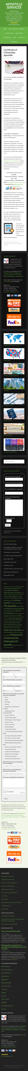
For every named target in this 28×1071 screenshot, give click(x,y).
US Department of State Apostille (11, 552)
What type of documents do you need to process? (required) (13, 694)
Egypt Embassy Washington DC (11, 572)
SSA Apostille (20, 632)
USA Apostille (7, 360)
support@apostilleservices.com (14, 18)
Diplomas (3, 992)
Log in (20, 1067)
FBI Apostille (10, 606)
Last (16, 676)
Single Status (4, 979)
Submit (7, 525)
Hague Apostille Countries (7, 889)
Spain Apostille (15, 632)
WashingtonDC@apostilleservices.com (17, 182)
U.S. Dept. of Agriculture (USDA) (13, 735)
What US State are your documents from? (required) (12, 762)
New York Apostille (15, 619)
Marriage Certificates (6, 969)
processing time (8, 281)
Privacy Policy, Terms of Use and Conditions (11, 902)
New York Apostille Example (10, 544)
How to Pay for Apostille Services (9, 892)
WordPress (15, 1067)
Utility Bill (3, 1002)
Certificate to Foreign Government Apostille (15, 594)
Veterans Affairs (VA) (10, 749)
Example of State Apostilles (7, 886)
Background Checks (6, 982)
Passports (3, 996)
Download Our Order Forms (10, 452)
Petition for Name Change (11, 754)
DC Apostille (11, 598)
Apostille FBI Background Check (9, 586)
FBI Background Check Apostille (15, 608)
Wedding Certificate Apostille (17, 645)
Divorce (7, 704)
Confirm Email (18, 690)
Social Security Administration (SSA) (14, 740)
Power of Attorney (9, 715)
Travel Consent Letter (10, 729)
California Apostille (15, 593)
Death (6, 699)
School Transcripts (9, 724)
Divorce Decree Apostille (16, 603)
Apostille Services (14, 5)
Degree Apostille (11, 600)
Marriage (7, 702)
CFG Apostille (6, 596)
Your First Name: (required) (13, 476)
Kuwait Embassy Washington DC (10, 615)
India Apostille (7, 611)
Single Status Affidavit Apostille (14, 627)
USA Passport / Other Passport (13, 720)
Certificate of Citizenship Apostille (10, 52)
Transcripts (4, 989)
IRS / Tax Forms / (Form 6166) (12, 738)
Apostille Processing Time (14, 20)
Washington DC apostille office (12, 161)
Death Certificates (6, 973)
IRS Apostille (13, 611)
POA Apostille (9, 626)
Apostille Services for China (10, 562)
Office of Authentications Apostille (12, 622)
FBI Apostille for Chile (9, 575)
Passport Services (8, 420)
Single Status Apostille (12, 630)
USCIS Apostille (6, 635)
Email (4, 690)
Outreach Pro (16, 1065)
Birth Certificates (5, 966)
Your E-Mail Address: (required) (13, 489)
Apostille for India (20, 586)
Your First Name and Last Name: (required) (12, 671)
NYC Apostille (19, 620)
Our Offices (6, 390)
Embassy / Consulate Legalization (9, 882)
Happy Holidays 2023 (8, 559)
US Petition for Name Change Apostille (13, 555)
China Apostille (12, 596)
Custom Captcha (10, 518)
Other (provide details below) (12, 758)
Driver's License (9, 722)
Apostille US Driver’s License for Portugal (13, 568)
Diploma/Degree (9, 726)
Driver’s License (5, 999)
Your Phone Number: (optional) (13, 483)
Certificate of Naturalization (12, 751)
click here (9, 532)
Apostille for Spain (8, 588)
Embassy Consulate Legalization (11, 375)
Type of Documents (8, 435)
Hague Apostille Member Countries (12, 345)
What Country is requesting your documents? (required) (12, 770)
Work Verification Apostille (8, 647)
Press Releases (5, 899)
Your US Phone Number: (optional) (12, 679)
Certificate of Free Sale (11, 756)
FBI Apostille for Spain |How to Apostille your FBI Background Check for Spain (13, 947)
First (4, 676)
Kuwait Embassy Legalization (18, 613)
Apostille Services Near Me (7, 876)
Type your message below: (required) (12, 497)
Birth (6, 697)
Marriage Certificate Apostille (13, 616)
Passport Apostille (8, 624)
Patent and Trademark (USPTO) (13, 747)
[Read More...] (23, 942)
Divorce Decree (5, 976)
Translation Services (8, 405)
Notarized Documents (10, 717)
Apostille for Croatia (8, 565)
